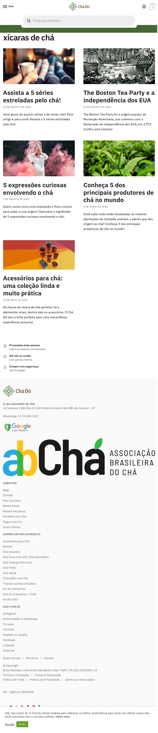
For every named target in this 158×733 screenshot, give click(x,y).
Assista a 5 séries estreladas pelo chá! (32, 96)
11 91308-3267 (28, 416)
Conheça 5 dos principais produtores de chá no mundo (118, 192)
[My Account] (144, 6)
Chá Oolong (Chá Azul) (17, 562)
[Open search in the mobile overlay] (79, 20)
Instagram (9, 613)
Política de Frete (13, 679)
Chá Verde (9, 573)
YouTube (8, 629)
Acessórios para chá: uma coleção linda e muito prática (33, 285)
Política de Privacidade (45, 679)
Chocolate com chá (15, 578)
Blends (7, 546)
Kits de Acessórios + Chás (19, 594)
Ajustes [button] (9, 724)
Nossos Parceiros (14, 511)
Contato (8, 495)
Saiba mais (62, 716)
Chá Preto (9, 567)
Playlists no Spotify (15, 635)
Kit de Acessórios (14, 589)
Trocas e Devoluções (48, 675)
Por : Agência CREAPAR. (18, 692)
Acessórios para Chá (16, 541)
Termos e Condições (16, 675)
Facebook (9, 640)
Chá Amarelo (11, 552)
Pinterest (9, 650)
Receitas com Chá (14, 516)
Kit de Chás (10, 599)
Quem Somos (11, 527)
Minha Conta (11, 506)
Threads (8, 624)
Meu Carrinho (12, 500)
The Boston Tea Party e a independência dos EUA (119, 96)
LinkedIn (9, 645)
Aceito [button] (22, 724)
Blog (6, 490)
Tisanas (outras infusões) (19, 583)
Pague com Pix (12, 522)
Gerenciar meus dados (80, 679)
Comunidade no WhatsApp (20, 619)
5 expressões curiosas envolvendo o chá (34, 188)
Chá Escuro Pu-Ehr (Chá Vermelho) (26, 557)
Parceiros (32, 658)
